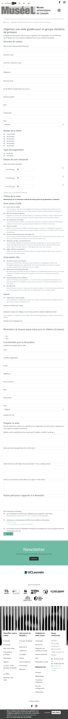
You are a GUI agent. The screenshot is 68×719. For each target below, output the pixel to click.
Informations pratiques (7, 653)
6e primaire (10, 146)
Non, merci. (56, 712)
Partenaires (23, 666)
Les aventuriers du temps (15, 220)
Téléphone (6, 72)
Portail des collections (38, 681)
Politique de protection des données (23, 715)
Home (7, 22)
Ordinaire (10, 153)
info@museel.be (58, 664)
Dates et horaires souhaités (12, 164)
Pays (5, 121)
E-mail (5, 366)
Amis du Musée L (25, 662)
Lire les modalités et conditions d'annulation (20, 524)
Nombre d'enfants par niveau (13, 305)
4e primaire (10, 141)
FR (19, 3)
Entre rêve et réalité (13, 207)
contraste (8, 3)
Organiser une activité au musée (41, 649)
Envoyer (9, 534)
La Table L (6, 674)
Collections (23, 651)
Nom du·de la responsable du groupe (15, 46)
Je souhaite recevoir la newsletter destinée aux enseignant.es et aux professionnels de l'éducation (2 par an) (35, 530)
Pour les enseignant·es (40, 687)
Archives (38, 672)
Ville (4, 105)
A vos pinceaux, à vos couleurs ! (17, 278)
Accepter (47, 712)
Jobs (36, 658)
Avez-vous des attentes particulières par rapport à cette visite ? (24, 480)
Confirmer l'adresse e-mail (12, 63)
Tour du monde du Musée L (16, 213)
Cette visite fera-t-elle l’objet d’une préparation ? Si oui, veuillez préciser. (27, 464)
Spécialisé (10, 156)
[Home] (25, 10)
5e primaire (10, 143)
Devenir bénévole (41, 654)
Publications (39, 692)
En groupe (6, 645)
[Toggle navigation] (59, 10)
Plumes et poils (12, 226)
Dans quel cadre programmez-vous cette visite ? (19, 448)
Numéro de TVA (8, 415)
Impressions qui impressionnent (17, 269)
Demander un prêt (41, 662)
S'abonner (34, 559)
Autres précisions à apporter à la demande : (24, 495)
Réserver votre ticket (8, 679)
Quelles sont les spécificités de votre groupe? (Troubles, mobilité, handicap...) (29, 432)
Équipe (21, 658)
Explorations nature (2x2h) (15, 298)
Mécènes (22, 669)
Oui (7, 336)
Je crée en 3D (11, 286)
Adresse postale (8, 97)
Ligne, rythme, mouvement (16, 249)
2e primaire (10, 136)
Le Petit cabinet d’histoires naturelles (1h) (20, 234)
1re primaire (11, 134)
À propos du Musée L (25, 642)
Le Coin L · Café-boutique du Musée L (9, 668)
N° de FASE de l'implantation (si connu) (16, 89)
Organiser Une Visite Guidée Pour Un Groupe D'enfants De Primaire (31, 22)
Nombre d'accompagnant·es (12, 321)
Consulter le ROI (12, 522)
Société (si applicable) (10, 358)
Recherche (38, 645)
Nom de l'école (8, 81)
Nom (5, 350)
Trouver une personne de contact (56, 668)
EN (29, 3)
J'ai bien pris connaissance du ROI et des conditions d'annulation (28, 520)
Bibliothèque (39, 676)
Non (7, 338)
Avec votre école (8, 648)
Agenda (5, 662)
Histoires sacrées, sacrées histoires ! (19, 241)
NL (24, 3)
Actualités (22, 654)
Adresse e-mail (8, 55)
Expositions (7, 658)
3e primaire (10, 139)
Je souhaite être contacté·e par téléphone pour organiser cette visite (29, 514)
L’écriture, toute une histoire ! (16, 261)
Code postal (7, 113)
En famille (6, 641)
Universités (39, 641)
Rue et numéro (8, 382)
